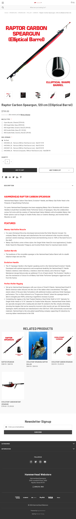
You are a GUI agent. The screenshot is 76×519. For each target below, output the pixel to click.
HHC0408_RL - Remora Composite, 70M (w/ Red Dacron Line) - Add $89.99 (27, 150)
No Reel (6, 140)
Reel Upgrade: (6, 137)
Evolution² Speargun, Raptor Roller (37, 363)
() (73, 2)
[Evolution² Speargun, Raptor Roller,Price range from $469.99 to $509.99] (38, 346)
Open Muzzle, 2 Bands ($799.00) (14, 122)
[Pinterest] (21, 177)
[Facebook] (2, 177)
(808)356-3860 (39, 487)
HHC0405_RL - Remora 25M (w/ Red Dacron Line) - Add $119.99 (24, 143)
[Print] (10, 177)
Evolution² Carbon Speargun (62, 362)
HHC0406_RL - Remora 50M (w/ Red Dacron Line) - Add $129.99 (24, 145)
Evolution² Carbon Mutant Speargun (11, 403)
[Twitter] (13, 177)
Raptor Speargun (7, 362)
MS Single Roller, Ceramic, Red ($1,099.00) (17, 127)
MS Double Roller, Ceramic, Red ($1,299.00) (17, 133)
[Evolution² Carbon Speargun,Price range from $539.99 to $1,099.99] (63, 346)
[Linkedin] (17, 177)
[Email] (6, 177)
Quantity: (4, 157)
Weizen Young (40, 514)
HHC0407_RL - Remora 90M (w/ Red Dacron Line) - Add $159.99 (24, 148)
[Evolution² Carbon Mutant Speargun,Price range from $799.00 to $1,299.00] (13, 386)
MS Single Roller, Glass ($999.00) (14, 125)
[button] (24, 115)
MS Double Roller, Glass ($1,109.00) (15, 130)
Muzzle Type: (5, 119)
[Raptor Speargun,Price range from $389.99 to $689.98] (13, 346)
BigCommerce (41, 510)
